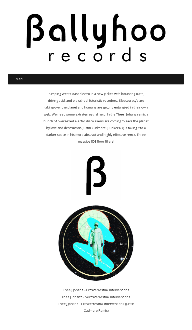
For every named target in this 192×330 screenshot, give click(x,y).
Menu (20, 79)
